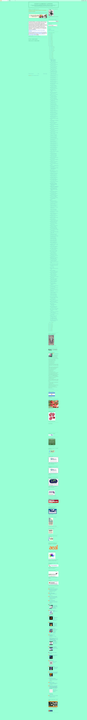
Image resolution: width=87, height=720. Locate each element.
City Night (54, 655)
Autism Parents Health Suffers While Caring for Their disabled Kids (55, 668)
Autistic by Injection (52, 666)
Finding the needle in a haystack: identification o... (54, 207)
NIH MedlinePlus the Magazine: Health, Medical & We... (54, 258)
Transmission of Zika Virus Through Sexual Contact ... (53, 254)
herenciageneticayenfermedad (53, 596)
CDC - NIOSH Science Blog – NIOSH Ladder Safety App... (53, 71)
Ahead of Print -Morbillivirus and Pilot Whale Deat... (54, 83)
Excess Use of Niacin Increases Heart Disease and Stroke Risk (55, 643)
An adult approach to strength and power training (54, 121)
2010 (50, 329)
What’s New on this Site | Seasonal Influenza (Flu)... (54, 277)
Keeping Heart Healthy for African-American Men (53, 238)
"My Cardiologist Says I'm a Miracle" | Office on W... (53, 150)
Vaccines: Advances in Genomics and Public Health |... (54, 182)
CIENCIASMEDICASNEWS (43, 4)
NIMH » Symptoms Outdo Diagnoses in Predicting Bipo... (54, 302)
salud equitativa (55, 353)
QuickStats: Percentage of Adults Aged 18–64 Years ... (54, 133)
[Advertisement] (35, 67)
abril (50, 56)
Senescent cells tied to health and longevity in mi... (54, 160)
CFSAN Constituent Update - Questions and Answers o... (53, 294)
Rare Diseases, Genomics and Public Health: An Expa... (53, 234)
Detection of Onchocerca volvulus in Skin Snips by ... (54, 230)
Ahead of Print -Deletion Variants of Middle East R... (54, 100)
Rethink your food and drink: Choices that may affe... (53, 240)
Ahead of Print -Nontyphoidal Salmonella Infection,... (53, 93)
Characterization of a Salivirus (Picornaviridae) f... (53, 224)
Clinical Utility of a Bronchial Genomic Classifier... (53, 203)
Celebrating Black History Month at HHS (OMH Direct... (54, 168)
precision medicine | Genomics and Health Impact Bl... (53, 192)
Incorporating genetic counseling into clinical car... (54, 211)
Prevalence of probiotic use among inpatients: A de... (54, 152)
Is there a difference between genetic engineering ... (53, 252)
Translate (54, 26)
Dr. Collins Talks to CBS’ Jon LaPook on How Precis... (53, 73)
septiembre (51, 50)
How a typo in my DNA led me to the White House (54, 288)
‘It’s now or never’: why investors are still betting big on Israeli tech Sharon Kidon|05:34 (53, 602)
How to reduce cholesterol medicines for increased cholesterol (55, 690)
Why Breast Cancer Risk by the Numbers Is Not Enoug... (54, 205)
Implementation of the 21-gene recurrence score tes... (54, 216)
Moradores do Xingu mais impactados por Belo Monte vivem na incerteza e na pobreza (53, 680)
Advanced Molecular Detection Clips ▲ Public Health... (54, 180)
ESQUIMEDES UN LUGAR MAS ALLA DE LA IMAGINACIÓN (53, 672)
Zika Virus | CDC (52, 267)
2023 (50, 37)
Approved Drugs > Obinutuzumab (54, 308)
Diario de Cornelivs (51, 622)
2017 (50, 44)
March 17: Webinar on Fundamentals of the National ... (54, 300)
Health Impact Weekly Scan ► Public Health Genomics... (53, 222)
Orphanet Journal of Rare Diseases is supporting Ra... (54, 129)
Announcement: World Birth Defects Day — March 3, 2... (53, 135)
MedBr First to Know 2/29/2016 (54, 94)
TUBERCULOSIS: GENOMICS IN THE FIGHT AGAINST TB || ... (54, 187)
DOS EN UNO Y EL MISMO (52, 636)
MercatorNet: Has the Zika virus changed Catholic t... (54, 131)
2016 (50, 45)
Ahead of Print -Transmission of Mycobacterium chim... (54, 81)
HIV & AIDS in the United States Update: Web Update (54, 320)
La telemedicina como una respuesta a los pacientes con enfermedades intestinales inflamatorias (55, 631)
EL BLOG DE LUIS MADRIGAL (52, 635)
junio (51, 53)
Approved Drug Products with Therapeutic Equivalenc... (53, 307)
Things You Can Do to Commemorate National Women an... (53, 283)
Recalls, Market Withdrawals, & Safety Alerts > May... (54, 63)
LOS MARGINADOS (52, 600)
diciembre (51, 46)
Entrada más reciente (31, 73)
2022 (50, 38)
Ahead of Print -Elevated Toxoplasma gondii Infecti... (53, 86)
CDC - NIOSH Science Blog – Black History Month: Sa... (53, 318)
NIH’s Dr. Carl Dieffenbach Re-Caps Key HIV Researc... (53, 242)
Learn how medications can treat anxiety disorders (37, 32)
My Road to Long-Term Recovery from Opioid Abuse (54, 286)
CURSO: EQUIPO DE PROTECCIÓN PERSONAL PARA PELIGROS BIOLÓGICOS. (55, 607)
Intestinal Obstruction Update (53, 250)
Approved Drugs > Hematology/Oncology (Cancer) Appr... (53, 304)
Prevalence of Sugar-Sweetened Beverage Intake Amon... (54, 147)
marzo (51, 57)
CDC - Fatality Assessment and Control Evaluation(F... (54, 249)
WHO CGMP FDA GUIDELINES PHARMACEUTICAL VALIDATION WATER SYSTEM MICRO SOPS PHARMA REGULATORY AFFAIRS (53, 640)
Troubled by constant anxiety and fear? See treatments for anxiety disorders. (38, 12)
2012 (50, 327)
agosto (51, 51)
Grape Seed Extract (52, 169)
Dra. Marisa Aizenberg (52, 628)
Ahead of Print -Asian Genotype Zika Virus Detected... (54, 116)
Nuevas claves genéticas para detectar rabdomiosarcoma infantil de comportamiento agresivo (53, 598)
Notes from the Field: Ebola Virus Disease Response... (54, 139)
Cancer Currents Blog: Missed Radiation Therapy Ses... (53, 67)
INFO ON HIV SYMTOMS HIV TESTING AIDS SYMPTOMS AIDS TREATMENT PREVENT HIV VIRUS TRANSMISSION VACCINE (53, 687)
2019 (50, 42)
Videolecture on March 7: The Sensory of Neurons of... (53, 175)
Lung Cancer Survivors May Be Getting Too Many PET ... (54, 247)
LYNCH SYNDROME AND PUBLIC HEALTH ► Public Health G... (54, 189)
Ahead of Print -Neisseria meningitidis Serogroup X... (53, 96)
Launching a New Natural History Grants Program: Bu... (54, 75)
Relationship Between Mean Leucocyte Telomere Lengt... (54, 228)
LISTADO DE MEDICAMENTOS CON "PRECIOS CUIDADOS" (53, 683)
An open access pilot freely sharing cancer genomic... (53, 209)
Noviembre (50, 653)
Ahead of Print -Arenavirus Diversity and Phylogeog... (53, 98)
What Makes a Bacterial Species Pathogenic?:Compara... (54, 226)
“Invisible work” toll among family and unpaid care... (53, 156)
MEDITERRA (51, 694)
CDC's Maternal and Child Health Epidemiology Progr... (54, 236)
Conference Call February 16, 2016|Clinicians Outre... (53, 275)
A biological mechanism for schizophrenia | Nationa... (53, 154)
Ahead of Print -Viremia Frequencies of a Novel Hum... (54, 110)
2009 (50, 330)
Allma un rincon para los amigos (53, 695)
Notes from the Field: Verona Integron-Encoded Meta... (53, 137)
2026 (50, 33)
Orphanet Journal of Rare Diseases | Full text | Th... (54, 127)
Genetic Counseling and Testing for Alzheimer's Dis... (54, 198)
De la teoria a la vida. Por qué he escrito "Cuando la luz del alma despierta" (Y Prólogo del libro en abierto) (55, 625)
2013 (50, 326)
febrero (51, 58)
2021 (50, 39)
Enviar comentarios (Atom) (35, 75)
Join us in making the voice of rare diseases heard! (54, 314)
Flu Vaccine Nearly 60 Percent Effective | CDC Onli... (53, 273)
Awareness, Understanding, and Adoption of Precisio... (54, 213)
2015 (50, 323)
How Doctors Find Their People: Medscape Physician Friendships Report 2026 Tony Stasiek (53, 590)
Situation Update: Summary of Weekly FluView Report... (53, 279)
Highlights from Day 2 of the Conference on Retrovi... (53, 316)
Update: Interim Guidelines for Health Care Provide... (53, 141)
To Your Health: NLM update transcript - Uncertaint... (53, 260)
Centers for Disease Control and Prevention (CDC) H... (54, 77)
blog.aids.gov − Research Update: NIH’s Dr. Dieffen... (54, 244)
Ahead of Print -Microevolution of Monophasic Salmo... (54, 108)
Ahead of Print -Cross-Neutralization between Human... (53, 90)
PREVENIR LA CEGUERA (52, 646)
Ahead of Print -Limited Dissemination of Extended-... (54, 112)
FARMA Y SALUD (51, 682)
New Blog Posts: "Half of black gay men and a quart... (54, 162)
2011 (50, 328)
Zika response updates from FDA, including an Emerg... (54, 298)
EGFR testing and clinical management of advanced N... (54, 201)
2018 (50, 43)
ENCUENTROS (51, 660)
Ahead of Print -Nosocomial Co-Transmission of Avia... (54, 114)
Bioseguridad (51, 604)
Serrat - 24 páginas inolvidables (55, 662)
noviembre (51, 47)
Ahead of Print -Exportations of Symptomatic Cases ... (54, 102)
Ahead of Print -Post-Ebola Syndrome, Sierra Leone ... (53, 104)
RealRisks (51, 199)
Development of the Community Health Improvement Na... (54, 173)
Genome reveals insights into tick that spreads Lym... (54, 158)
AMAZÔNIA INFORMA (52, 678)
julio (50, 52)
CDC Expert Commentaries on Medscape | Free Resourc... (53, 281)
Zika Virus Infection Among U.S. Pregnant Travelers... (54, 256)
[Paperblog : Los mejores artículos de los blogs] (50, 435)
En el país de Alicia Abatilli (52, 652)
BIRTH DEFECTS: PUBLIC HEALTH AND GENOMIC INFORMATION (53, 184)
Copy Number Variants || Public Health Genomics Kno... (54, 178)
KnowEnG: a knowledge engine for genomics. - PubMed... (54, 196)
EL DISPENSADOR (52, 593)
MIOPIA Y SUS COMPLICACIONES (55, 648)
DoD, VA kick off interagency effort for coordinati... (53, 123)
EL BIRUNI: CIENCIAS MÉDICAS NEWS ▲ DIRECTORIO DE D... (53, 60)
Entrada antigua (45, 73)
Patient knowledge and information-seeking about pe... (54, 220)
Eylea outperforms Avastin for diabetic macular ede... (53, 69)
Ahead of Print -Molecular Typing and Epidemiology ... (54, 106)
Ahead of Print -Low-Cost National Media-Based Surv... (54, 88)
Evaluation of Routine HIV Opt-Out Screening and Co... (54, 143)
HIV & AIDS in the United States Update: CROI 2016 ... (54, 171)
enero (51, 322)
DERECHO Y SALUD (52, 610)
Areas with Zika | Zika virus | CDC (54, 263)
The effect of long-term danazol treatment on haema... (54, 292)
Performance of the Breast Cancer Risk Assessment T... (54, 218)
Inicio (38, 73)
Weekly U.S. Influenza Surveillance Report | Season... (54, 271)
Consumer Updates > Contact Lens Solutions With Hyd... (54, 312)
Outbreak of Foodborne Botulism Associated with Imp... (54, 145)
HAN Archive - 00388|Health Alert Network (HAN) (54, 166)
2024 (50, 36)
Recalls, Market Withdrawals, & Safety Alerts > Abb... (54, 65)
